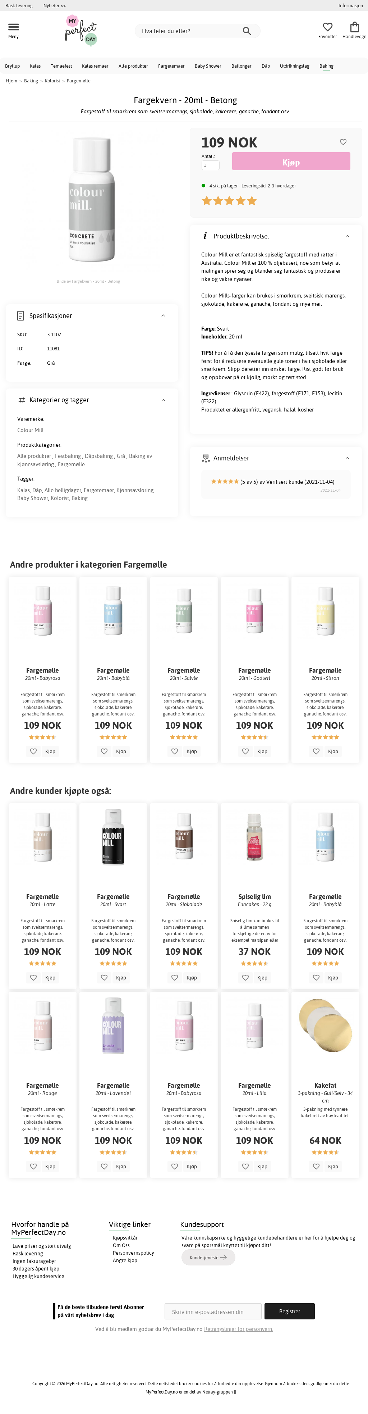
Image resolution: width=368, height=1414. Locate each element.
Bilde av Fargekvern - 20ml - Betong (88, 281)
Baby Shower (208, 66)
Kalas (35, 66)
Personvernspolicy (133, 1253)
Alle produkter (133, 66)
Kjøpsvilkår (125, 1238)
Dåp (266, 66)
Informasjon (351, 5)
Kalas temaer (95, 66)
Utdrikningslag (294, 66)
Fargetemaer (171, 66)
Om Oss (121, 1245)
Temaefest (61, 66)
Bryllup (12, 66)
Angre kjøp (125, 1260)
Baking (326, 66)
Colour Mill (30, 430)
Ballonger (241, 66)
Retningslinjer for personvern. (238, 1329)
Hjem (11, 80)
